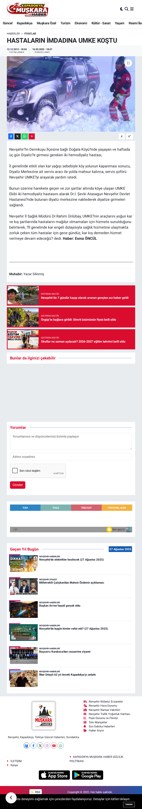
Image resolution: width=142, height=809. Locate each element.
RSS (37, 792)
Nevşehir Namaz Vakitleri (104, 710)
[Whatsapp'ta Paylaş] (24, 136)
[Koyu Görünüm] (121, 9)
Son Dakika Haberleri (102, 726)
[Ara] (127, 9)
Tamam (129, 804)
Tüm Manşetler (98, 722)
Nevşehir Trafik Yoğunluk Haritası (109, 714)
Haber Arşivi (96, 730)
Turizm (65, 23)
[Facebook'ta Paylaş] (10, 136)
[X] (40, 745)
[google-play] (87, 775)
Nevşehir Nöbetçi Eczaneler (106, 701)
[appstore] (55, 775)
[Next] (26, 745)
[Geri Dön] (11, 797)
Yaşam (119, 23)
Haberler (13, 33)
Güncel (7, 23)
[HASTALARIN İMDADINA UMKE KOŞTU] (71, 94)
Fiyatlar (30, 33)
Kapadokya (25, 23)
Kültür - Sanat (101, 23)
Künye (14, 765)
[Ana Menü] (132, 9)
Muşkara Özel (46, 23)
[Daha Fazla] (32, 136)
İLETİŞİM (16, 761)
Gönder (18, 485)
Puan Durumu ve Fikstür (103, 718)
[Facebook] (33, 745)
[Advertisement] (74, 393)
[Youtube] (54, 745)
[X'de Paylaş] (17, 136)
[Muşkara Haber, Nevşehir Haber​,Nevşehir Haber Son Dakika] (27, 9)
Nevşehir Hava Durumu (103, 705)
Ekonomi (81, 23)
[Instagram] (47, 745)
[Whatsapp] (61, 745)
